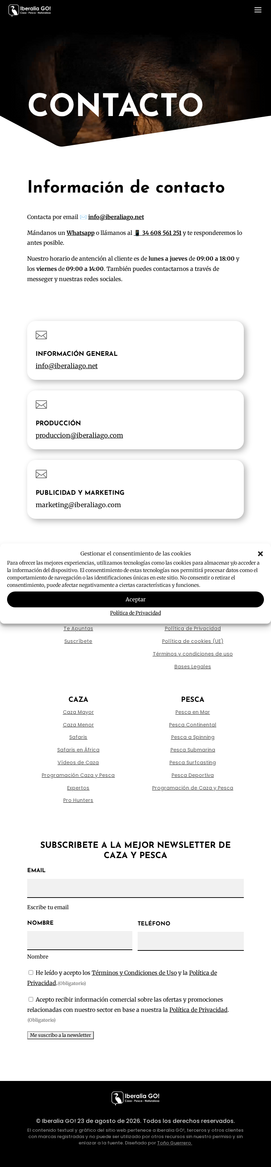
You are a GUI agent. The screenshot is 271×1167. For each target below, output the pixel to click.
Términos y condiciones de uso (193, 653)
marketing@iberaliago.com (78, 505)
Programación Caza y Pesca (78, 775)
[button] (260, 553)
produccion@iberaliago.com (79, 435)
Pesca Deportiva (192, 775)
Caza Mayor (78, 712)
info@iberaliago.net (67, 366)
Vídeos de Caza (78, 762)
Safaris (78, 737)
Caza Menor (78, 724)
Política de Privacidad (135, 613)
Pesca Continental (192, 724)
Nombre (37, 956)
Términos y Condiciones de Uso (134, 972)
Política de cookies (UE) (192, 641)
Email (36, 871)
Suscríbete (78, 641)
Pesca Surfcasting (192, 762)
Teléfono (154, 924)
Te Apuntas (78, 628)
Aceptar (136, 599)
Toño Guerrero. (174, 1142)
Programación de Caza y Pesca (192, 787)
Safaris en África (78, 749)
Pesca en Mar (192, 712)
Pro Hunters (78, 800)
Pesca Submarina (192, 749)
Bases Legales (192, 666)
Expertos (78, 787)
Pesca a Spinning (193, 737)
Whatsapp (81, 232)
